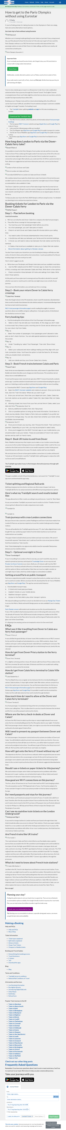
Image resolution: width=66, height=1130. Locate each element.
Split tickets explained (15, 941)
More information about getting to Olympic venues (25, 249)
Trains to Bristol (13, 1017)
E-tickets (11, 958)
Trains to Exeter (13, 1030)
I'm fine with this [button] (51, 1123)
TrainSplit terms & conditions (17, 976)
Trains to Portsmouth (15, 1051)
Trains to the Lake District (16, 1034)
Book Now (13, 69)
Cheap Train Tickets (14, 945)
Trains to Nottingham (15, 1047)
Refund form (12, 996)
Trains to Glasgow (14, 1032)
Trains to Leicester (14, 1038)
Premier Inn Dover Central (13, 564)
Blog (9, 969)
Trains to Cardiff (14, 1019)
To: (7, 1097)
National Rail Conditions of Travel (18, 978)
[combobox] (33, 1094)
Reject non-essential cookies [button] (53, 1126)
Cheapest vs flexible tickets (17, 947)
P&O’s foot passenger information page (17, 308)
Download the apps (14, 962)
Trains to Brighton (14, 1015)
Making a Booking (14, 923)
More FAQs (12, 932)
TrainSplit (15, 109)
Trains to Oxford (14, 1049)
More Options (39, 1116)
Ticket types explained (15, 938)
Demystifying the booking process (19, 954)
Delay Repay (12, 992)
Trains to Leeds (13, 1036)
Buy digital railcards (14, 987)
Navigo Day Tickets (54, 601)
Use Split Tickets (26, 1116)
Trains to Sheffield (14, 1056)
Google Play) (43, 387)
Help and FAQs (13, 929)
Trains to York (13, 1058)
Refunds (32, 2)
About (46, 2)
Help (42, 2)
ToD (9, 960)
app (37, 109)
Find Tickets (54, 1117)
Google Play (53, 124)
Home (26, 2)
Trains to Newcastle (15, 1045)
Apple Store (43, 124)
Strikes (37, 2)
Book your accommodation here (19, 909)
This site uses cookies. (12, 1124)
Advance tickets (13, 943)
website (30, 109)
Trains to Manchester (15, 1043)
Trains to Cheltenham (15, 1021)
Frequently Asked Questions (21, 1064)
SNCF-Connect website (23, 390)
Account (51, 2)
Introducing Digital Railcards (17, 989)
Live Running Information (16, 985)
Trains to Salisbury (14, 1054)
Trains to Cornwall (14, 1023)
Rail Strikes (11, 994)
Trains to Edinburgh (14, 1028)
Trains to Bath (13, 1008)
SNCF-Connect (24, 124)
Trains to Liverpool (14, 1041)
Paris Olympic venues (12, 609)
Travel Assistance (14, 956)
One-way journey (12, 1112)
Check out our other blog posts (19, 1061)
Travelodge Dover (38, 561)
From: (8, 1091)
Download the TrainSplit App (20, 116)
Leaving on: (9, 1102)
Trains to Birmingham (15, 1010)
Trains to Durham (14, 1026)
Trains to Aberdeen (14, 1004)
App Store (27, 130)
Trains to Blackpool (14, 1013)
